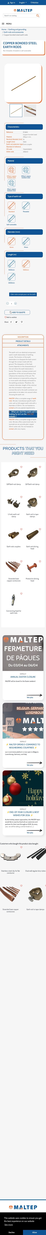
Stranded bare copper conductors (14, 580)
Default (23, 674)
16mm (11, 247)
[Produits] (34, 695)
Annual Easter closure (23, 677)
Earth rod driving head (32, 547)
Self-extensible (11, 225)
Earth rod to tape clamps (32, 515)
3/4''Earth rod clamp (32, 484)
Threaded (26, 212)
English (22, 2)
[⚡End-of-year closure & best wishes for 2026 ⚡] (23, 788)
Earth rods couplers (14, 546)
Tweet (16, 322)
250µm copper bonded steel (11, 176)
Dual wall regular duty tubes (35, 871)
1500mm (26, 270)
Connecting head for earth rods (13, 612)
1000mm (11, 270)
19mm (26, 247)
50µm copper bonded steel (11, 189)
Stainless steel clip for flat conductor (10, 872)
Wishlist (35, 3)
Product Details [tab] (23, 341)
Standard (11, 212)
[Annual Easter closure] (23, 653)
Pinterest (22, 322)
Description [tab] (23, 337)
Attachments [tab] (23, 345)
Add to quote (17, 312)
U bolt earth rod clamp (13, 515)
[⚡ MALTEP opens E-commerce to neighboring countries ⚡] (23, 721)
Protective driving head (32, 580)
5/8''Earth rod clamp (14, 484)
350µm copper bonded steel (26, 176)
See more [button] (8, 1224)
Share (11, 322)
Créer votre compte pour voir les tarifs (23, 294)
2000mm (11, 283)
